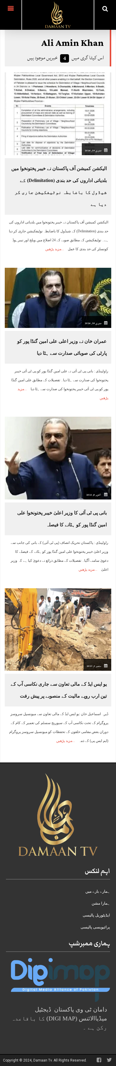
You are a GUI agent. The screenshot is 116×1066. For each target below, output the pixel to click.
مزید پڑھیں (53, 249)
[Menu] (10, 15)
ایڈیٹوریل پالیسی (96, 915)
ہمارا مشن (101, 903)
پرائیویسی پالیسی (95, 927)
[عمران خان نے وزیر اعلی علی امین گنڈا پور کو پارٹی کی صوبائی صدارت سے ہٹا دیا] (58, 297)
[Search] (105, 8)
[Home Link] (57, 14)
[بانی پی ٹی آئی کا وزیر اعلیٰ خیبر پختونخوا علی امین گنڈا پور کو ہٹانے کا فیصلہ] (58, 457)
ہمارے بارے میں (97, 891)
